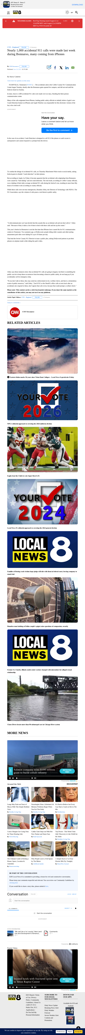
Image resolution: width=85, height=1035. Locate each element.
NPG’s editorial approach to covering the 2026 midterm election (29, 424)
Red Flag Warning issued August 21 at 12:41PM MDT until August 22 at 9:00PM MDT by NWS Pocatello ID (47, 23)
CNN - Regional (26, 297)
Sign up (74, 894)
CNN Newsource (14, 66)
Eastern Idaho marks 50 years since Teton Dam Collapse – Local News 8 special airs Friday (42, 377)
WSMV (29, 85)
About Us (37, 1002)
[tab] (13, 908)
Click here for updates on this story (18, 81)
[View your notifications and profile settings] (76, 908)
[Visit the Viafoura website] (73, 944)
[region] (42, 919)
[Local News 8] (19, 12)
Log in (69, 894)
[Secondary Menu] (10, 12)
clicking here (13, 883)
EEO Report (30, 995)
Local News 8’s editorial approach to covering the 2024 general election (32, 528)
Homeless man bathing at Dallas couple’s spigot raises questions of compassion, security (37, 626)
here (46, 886)
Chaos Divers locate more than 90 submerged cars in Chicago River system (33, 724)
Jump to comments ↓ (14, 302)
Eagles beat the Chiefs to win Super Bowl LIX (23, 476)
